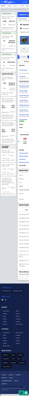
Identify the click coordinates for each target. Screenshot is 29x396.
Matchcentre (6, 345)
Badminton (6, 358)
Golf (13, 358)
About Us (11, 374)
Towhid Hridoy (23, 100)
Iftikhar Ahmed (23, 156)
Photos (17, 316)
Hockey (20, 355)
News (4, 316)
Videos (5, 319)
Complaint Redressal (7, 380)
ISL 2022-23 (6, 332)
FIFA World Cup (6, 291)
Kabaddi (5, 362)
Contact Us (4, 383)
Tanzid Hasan (23, 70)
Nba (19, 358)
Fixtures (22, 5)
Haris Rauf (22, 159)
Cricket (3, 5)
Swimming (22, 362)
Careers (16, 380)
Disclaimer (4, 377)
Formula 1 (5, 355)
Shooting (13, 362)
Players (18, 321)
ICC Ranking (19, 324)
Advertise (4, 374)
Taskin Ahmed (23, 110)
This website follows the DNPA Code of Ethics (13, 386)
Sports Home (4, 9)
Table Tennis (6, 366)
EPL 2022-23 (19, 332)
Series (15, 5)
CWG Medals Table (17, 291)
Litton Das (22, 76)
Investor (11, 377)
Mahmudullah (23, 91)
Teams (5, 321)
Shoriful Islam (23, 119)
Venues (5, 324)
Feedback (18, 374)
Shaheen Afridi (23, 153)
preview (24, 57)
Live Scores (6, 311)
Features (18, 319)
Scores (10, 5)
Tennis (13, 355)
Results (18, 313)
